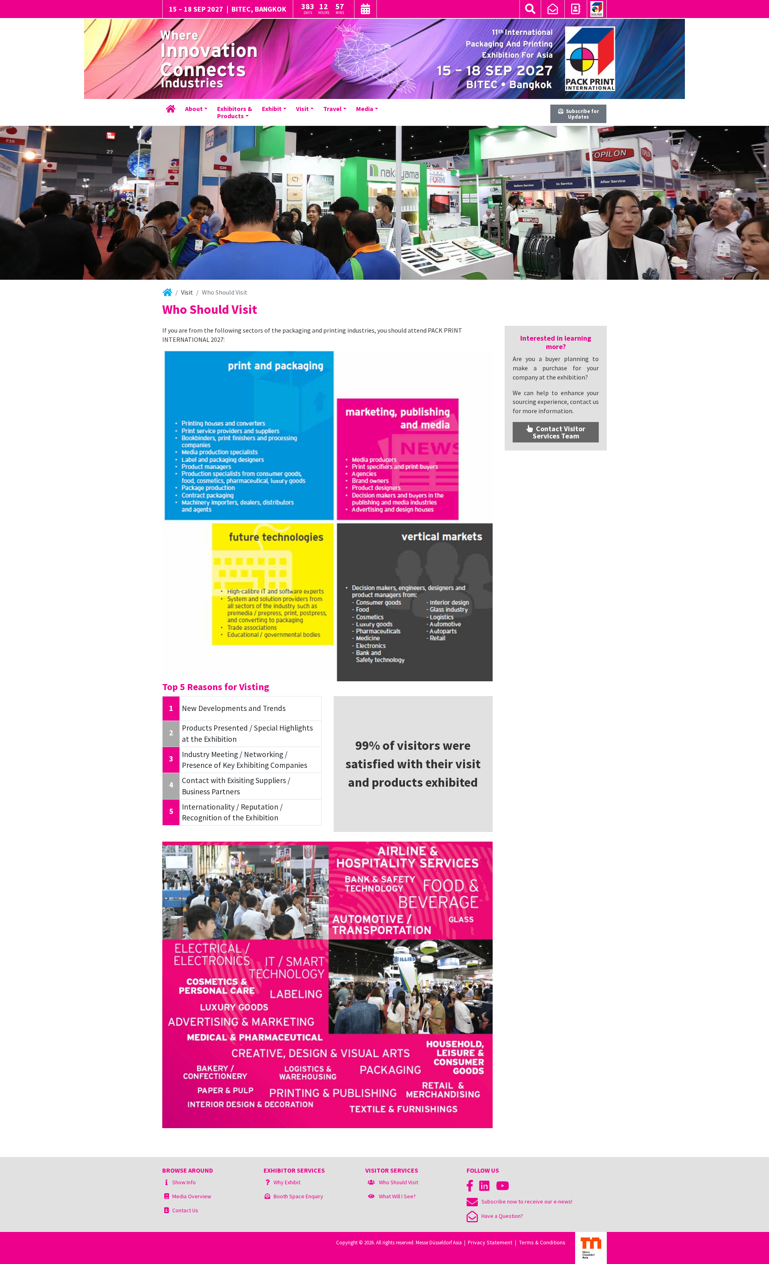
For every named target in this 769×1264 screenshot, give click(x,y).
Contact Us (185, 1210)
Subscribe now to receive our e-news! (525, 1201)
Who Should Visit (398, 1182)
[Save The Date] (365, 10)
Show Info (184, 1182)
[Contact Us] (575, 10)
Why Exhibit (287, 1182)
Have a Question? (500, 1216)
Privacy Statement (490, 1242)
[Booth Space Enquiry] (267, 1196)
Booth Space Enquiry (298, 1196)
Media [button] (364, 109)
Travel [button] (332, 109)
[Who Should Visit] (371, 1182)
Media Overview (191, 1196)
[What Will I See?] (371, 1196)
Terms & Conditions (542, 1242)
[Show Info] (166, 1182)
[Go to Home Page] (596, 9)
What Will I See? (397, 1196)
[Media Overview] (166, 1196)
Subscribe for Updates (581, 114)
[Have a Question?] (553, 10)
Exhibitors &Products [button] (234, 112)
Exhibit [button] (272, 109)
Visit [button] (302, 109)
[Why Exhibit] (268, 1182)
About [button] (194, 109)
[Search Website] (530, 9)
